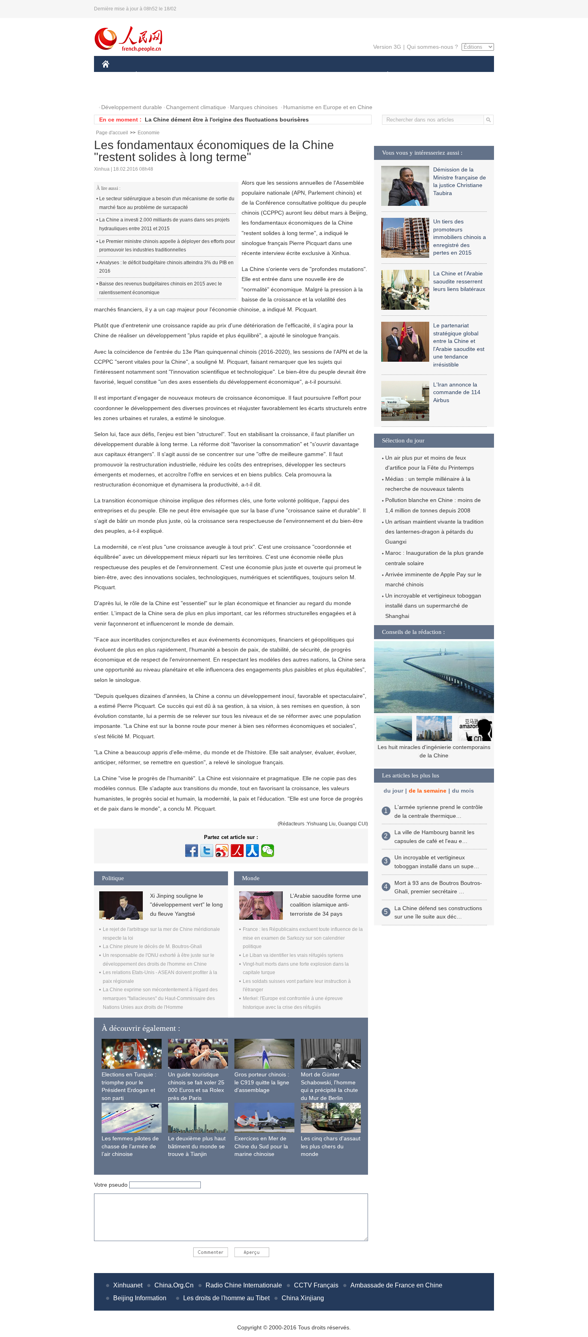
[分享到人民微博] (237, 850)
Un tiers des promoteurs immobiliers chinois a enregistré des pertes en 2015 (459, 237)
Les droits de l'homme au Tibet (226, 1298)
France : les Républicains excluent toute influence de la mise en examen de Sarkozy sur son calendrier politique (303, 938)
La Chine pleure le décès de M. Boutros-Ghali (152, 946)
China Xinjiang (303, 1298)
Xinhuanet (127, 1285)
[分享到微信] (267, 850)
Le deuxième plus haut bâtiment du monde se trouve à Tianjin (197, 1146)
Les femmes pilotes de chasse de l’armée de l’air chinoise (130, 1146)
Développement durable (131, 107)
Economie (149, 132)
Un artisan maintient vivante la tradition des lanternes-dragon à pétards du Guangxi (434, 531)
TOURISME (450, 75)
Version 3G (387, 47)
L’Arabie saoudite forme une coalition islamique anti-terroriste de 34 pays (325, 905)
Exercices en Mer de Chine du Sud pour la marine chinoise (261, 1146)
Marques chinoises (254, 107)
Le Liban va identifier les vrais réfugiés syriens (293, 955)
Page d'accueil (112, 132)
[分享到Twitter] (206, 850)
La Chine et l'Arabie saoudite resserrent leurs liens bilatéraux (459, 281)
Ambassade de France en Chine (396, 1285)
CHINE (116, 75)
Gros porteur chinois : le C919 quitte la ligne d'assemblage (261, 1082)
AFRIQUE (222, 75)
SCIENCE (258, 75)
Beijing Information (139, 1298)
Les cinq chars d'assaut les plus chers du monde (330, 1146)
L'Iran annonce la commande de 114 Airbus (456, 392)
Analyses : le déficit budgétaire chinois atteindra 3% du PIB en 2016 (166, 267)
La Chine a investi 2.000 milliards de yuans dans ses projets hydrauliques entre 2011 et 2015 (164, 224)
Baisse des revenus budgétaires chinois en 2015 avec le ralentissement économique (160, 288)
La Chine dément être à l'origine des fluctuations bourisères (227, 119)
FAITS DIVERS (339, 75)
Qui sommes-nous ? (432, 47)
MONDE (188, 75)
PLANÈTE (383, 75)
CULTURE (295, 75)
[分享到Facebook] (191, 850)
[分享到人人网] (252, 850)
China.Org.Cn (174, 1285)
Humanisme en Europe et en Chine (327, 107)
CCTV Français (316, 1285)
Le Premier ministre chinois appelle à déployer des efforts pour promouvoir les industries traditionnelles (167, 246)
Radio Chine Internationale (244, 1285)
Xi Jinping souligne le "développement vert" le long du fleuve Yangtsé (186, 905)
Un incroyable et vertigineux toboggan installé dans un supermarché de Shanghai (433, 605)
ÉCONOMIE (151, 75)
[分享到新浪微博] (222, 850)
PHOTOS (119, 91)
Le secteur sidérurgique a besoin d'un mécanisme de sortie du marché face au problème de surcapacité (166, 203)
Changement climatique (196, 107)
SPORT (416, 75)
